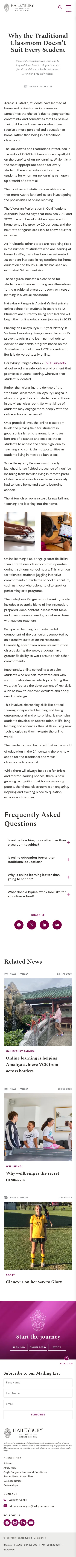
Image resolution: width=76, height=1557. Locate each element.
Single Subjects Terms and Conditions (25, 1472)
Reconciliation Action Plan (18, 1476)
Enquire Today (38, 1347)
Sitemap (8, 1545)
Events (57, 1347)
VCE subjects (56, 363)
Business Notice (13, 1480)
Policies (8, 1463)
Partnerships (11, 1485)
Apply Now (19, 1347)
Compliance (40, 1537)
